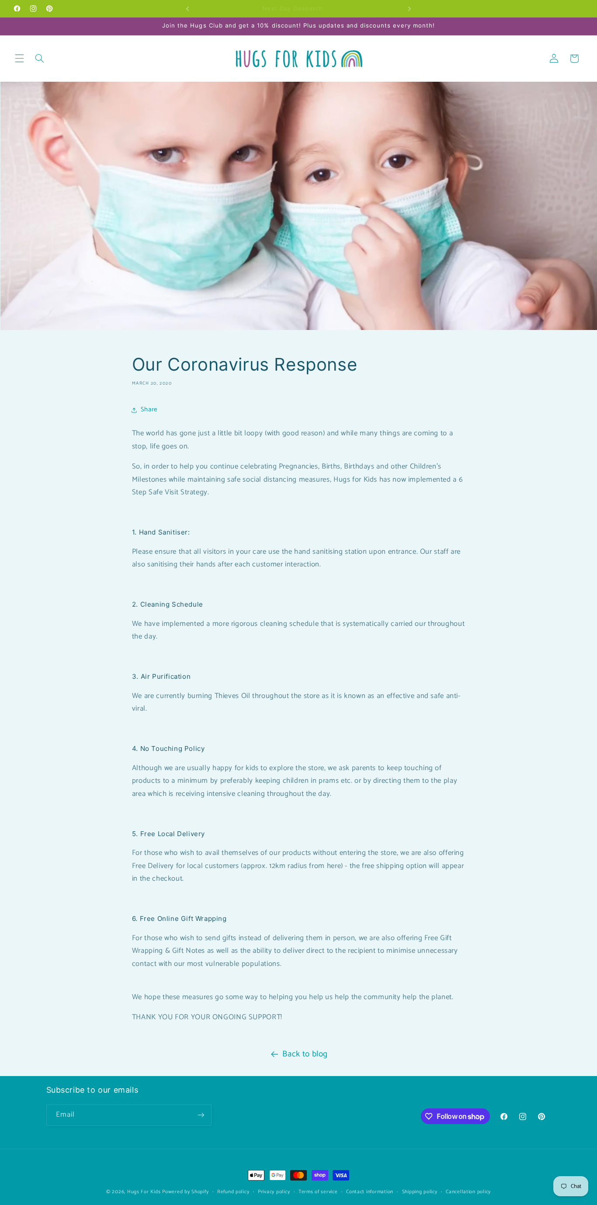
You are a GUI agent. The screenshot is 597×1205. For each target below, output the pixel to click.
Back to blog (305, 1054)
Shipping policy (419, 1192)
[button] (19, 59)
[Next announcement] (409, 8)
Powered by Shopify (185, 1192)
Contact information (369, 1192)
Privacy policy (274, 1192)
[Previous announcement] (187, 8)
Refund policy (233, 1192)
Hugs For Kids (144, 1192)
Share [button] (149, 409)
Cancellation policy (468, 1192)
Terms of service (318, 1192)
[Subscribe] (201, 1115)
